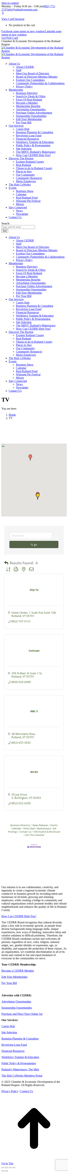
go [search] (35, 544)
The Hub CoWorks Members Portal (21, 1075)
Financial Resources (12, 1050)
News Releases (40, 825)
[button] (30, 457)
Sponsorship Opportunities (16, 1007)
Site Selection (9, 1032)
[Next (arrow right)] (6, 1170)
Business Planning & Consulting (20, 1038)
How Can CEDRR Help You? (18, 916)
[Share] (6, 1167)
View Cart (7, 19)
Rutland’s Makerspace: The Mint (20, 1069)
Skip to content (10, 3)
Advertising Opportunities (16, 1001)
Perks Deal (29, 828)
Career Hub (8, 1026)
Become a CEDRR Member (17, 970)
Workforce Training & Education (20, 1057)
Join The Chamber (34, 835)
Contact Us (25, 831)
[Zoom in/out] (13, 1167)
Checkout (18, 19)
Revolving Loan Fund (14, 1044)
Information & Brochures (46, 831)
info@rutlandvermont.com (22, 9)
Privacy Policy (9, 1091)
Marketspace (44, 828)
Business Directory (20, 825)
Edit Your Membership (14, 976)
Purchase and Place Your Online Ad (21, 1013)
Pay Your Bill (9, 983)
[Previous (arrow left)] (2, 1170)
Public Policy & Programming (18, 1063)
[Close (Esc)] (2, 1167)
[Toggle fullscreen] (10, 1167)
